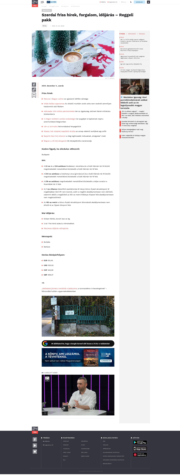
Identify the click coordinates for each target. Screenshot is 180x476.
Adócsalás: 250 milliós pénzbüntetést (59, 111)
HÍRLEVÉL (105, 445)
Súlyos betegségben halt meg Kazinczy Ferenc (132, 130)
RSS (104, 441)
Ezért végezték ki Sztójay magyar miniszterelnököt (134, 136)
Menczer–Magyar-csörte (53, 99)
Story (83, 445)
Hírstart (66, 445)
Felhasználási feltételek (111, 452)
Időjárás (103, 2)
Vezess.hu (66, 448)
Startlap (66, 441)
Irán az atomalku (51, 126)
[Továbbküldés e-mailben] (34, 90)
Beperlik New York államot (54, 136)
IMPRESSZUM (106, 448)
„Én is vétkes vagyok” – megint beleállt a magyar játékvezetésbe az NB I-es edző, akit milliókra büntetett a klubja (135, 114)
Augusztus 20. (113, 2)
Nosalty (65, 456)
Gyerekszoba (85, 448)
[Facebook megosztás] (34, 85)
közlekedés (76, 6)
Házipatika (84, 441)
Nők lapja (84, 452)
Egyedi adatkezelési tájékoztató (113, 456)
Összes (142, 34)
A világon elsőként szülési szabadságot (60, 119)
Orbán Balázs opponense (54, 104)
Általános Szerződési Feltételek (113, 460)
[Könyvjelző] (34, 95)
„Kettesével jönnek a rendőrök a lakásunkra (59, 288)
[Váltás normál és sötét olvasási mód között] (131, 2)
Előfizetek (139, 2)
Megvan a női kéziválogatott (55, 141)
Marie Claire (85, 456)
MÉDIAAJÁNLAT (107, 463)
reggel (45, 6)
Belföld (47, 10)
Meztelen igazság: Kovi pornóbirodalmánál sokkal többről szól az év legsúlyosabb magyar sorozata (134, 102)
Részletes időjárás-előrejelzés (56, 228)
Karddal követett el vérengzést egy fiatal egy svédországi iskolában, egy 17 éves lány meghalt (135, 123)
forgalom (65, 6)
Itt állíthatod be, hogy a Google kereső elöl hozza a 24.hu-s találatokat (80, 344)
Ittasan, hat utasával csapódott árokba (59, 131)
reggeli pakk (55, 6)
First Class (66, 452)
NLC (64, 460)
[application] (78, 395)
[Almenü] (42, 2)
